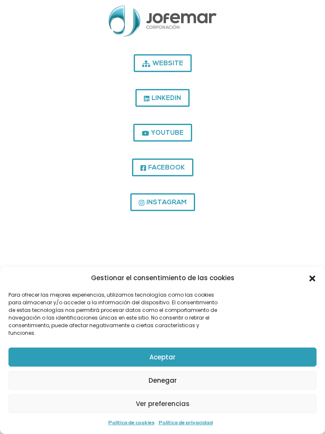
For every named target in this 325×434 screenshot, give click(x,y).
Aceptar (162, 357)
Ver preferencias (163, 403)
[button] (312, 278)
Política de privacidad (186, 423)
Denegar (163, 380)
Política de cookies (131, 423)
